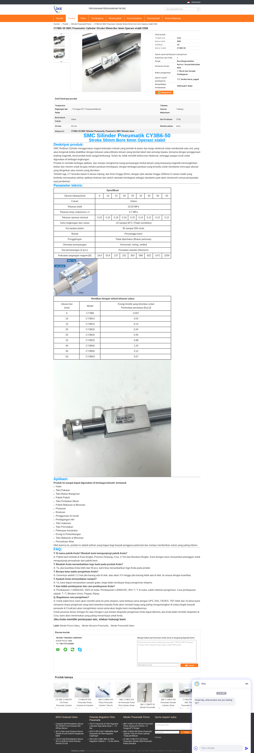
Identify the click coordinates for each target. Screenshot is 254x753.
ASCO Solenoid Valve (66, 717)
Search (198, 9)
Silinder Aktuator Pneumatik (95, 625)
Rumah (59, 18)
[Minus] (246, 684)
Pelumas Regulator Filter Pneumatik (102, 718)
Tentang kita (97, 18)
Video (83, 18)
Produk (71, 18)
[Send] (246, 748)
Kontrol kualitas (134, 18)
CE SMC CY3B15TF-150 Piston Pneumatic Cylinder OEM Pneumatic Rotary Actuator (64, 703)
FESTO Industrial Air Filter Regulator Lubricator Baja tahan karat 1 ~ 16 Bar (104, 726)
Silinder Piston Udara (69, 625)
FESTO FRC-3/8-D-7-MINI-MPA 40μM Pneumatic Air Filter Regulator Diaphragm (104, 733)
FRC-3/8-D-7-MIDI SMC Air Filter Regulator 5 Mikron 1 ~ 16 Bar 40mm (104, 740)
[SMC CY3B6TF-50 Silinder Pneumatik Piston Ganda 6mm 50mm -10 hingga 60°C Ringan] (147, 692)
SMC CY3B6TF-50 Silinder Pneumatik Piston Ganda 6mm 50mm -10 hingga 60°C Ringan (147, 707)
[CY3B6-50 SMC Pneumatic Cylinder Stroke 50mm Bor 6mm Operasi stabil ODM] (61, 41)
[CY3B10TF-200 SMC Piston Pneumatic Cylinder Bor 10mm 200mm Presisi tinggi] (189, 690)
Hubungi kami (153, 18)
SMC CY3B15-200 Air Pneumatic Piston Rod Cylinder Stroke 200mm (126, 703)
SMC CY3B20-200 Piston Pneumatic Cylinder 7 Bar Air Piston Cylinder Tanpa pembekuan (105, 703)
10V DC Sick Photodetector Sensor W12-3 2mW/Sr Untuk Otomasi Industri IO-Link (69, 741)
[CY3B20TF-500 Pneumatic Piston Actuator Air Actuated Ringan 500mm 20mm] (85, 690)
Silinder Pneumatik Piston (81, 24)
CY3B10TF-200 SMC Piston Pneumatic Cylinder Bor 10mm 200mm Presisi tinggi (189, 703)
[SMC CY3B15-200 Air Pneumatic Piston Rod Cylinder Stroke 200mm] (126, 690)
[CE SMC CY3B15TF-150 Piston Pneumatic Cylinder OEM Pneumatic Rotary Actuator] (64, 690)
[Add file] (196, 748)
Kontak (191, 665)
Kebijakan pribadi (78, 751)
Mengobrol (166, 92)
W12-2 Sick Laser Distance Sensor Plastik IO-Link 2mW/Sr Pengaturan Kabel (70, 733)
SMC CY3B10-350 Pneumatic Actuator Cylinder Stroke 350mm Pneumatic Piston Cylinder (168, 703)
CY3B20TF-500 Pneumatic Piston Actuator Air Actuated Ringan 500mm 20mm (85, 703)
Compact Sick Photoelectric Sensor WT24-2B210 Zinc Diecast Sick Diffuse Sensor (69, 726)
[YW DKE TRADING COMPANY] (70, 9)
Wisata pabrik (115, 18)
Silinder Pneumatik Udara (122, 625)
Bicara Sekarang (173, 18)
